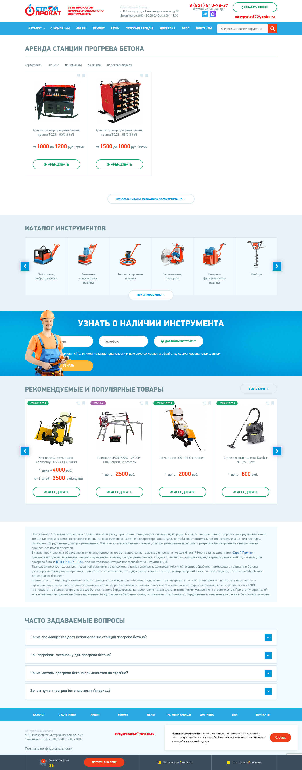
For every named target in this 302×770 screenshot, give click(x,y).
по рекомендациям (119, 65)
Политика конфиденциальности (48, 748)
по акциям (94, 65)
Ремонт (99, 28)
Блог (185, 28)
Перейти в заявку (104, 762)
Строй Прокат (242, 553)
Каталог (34, 28)
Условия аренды (139, 28)
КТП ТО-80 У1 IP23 (69, 562)
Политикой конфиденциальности (100, 353)
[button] (151, 637)
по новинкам (73, 65)
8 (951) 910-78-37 (208, 5)
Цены (115, 28)
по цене (54, 65)
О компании (60, 28)
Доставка (167, 28)
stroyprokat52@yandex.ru (255, 17)
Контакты (204, 28)
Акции (81, 28)
